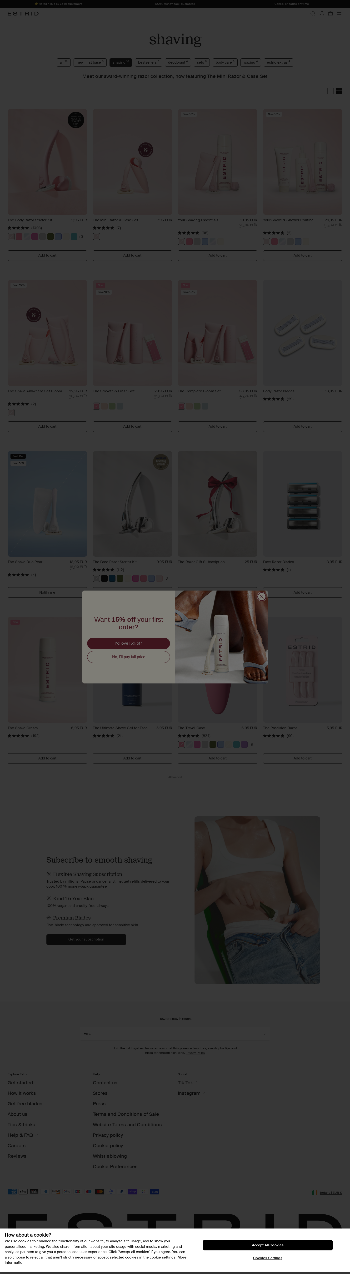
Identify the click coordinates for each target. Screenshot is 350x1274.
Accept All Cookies (268, 1245)
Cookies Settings (267, 1258)
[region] (175, 1250)
